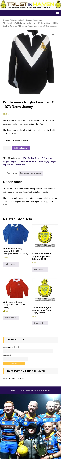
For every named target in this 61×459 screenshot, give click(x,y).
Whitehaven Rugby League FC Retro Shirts (33, 23)
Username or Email (11, 347)
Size (8, 141)
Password (7, 355)
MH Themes (45, 390)
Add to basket (21, 148)
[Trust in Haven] (30, 8)
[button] (57, 12)
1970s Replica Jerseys (31, 158)
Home (5, 20)
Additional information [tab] (30, 173)
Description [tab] (12, 173)
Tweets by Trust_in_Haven (14, 379)
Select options (11, 264)
